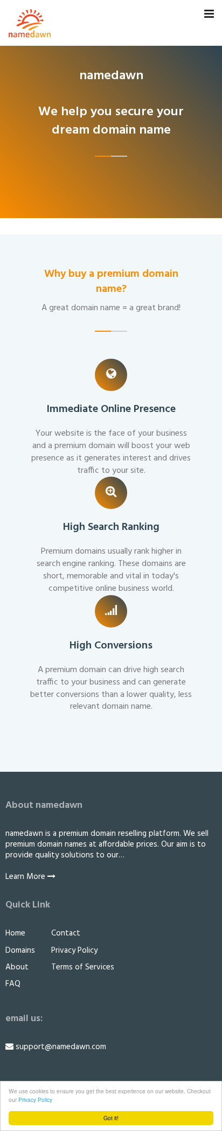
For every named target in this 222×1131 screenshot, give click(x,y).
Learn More (26, 876)
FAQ (12, 984)
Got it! (111, 1118)
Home (15, 933)
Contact (65, 933)
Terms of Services (82, 967)
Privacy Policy (35, 1099)
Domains (20, 950)
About (17, 967)
